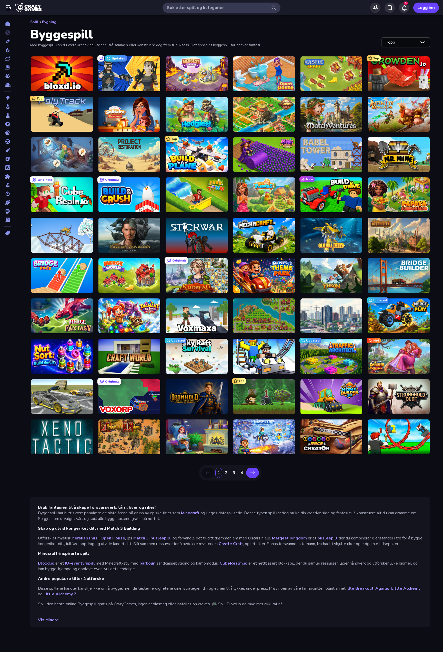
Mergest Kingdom (289, 538)
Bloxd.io (46, 563)
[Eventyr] (7, 124)
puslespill (327, 538)
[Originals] (7, 67)
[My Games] (390, 8)
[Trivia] (7, 220)
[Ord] (7, 167)
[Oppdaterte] (7, 58)
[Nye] (7, 41)
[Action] (7, 98)
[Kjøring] (7, 141)
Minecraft (190, 513)
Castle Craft (231, 544)
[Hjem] (7, 23)
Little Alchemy (405, 588)
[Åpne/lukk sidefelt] (8, 8)
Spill (34, 21)
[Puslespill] (7, 176)
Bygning (49, 21)
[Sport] (7, 202)
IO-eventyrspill (80, 563)
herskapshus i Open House (98, 538)
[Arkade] (7, 106)
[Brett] (7, 115)
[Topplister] (7, 85)
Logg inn (426, 8)
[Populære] (7, 50)
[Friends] (375, 8)
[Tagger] (7, 233)
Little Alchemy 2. (60, 594)
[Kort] (7, 159)
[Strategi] (7, 211)
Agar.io (382, 588)
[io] (7, 132)
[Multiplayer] (7, 76)
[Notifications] (404, 8)
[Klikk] (7, 150)
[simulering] (7, 185)
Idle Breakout (360, 588)
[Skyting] (7, 193)
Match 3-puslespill (152, 538)
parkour (147, 563)
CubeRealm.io (233, 563)
